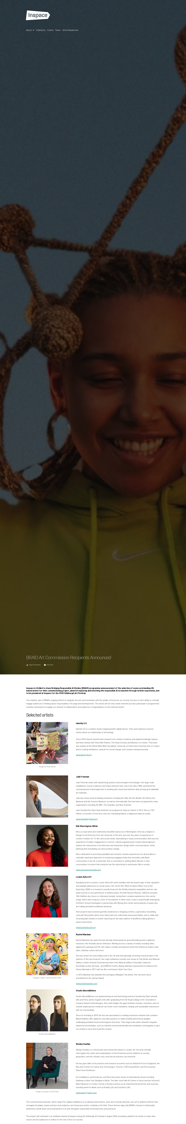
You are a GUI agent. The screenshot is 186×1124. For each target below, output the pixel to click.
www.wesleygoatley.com (86, 1093)
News (58, 30)
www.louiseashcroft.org (86, 927)
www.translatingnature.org (87, 819)
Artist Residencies (70, 30)
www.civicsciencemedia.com (88, 870)
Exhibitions (41, 30)
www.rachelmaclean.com (86, 983)
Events (50, 30)
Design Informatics (35, 665)
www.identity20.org (84, 755)
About (29, 30)
